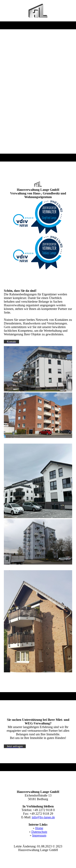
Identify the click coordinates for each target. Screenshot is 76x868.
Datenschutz (39, 831)
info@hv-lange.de (43, 817)
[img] (38, 11)
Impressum (39, 835)
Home (39, 828)
